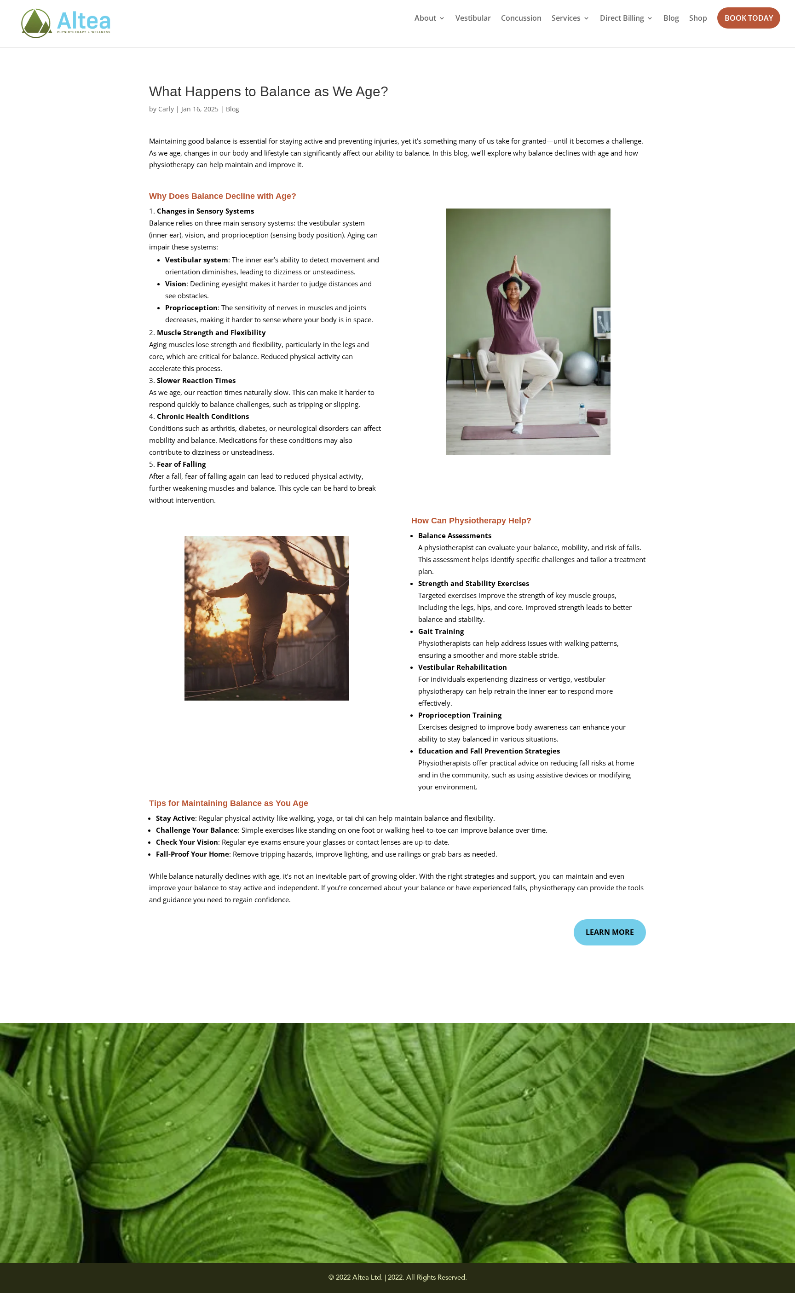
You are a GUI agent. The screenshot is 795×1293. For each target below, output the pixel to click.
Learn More (610, 932)
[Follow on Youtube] (123, 1207)
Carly (166, 108)
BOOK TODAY (749, 18)
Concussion (521, 19)
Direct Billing (622, 19)
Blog (671, 19)
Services (566, 19)
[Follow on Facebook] (87, 1207)
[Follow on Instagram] (105, 1207)
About (425, 19)
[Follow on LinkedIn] (142, 1207)
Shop (698, 19)
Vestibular (473, 19)
